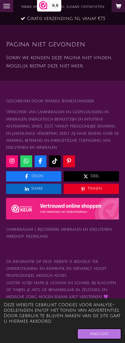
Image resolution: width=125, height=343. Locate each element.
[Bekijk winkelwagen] (118, 6)
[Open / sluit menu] (6, 6)
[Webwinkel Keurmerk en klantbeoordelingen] (62, 210)
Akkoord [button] (99, 333)
